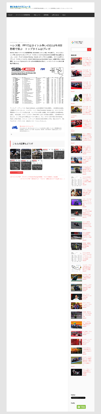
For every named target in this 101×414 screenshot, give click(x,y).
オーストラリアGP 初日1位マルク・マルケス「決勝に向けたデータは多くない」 (42, 178)
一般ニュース (36, 15)
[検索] (89, 49)
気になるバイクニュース (24, 42)
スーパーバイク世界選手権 (23, 15)
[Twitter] (11, 134)
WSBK (84, 195)
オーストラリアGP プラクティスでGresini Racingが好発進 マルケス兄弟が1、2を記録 (34, 177)
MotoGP (10, 15)
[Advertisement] (50, 27)
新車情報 (46, 15)
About (63, 15)
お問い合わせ (55, 15)
